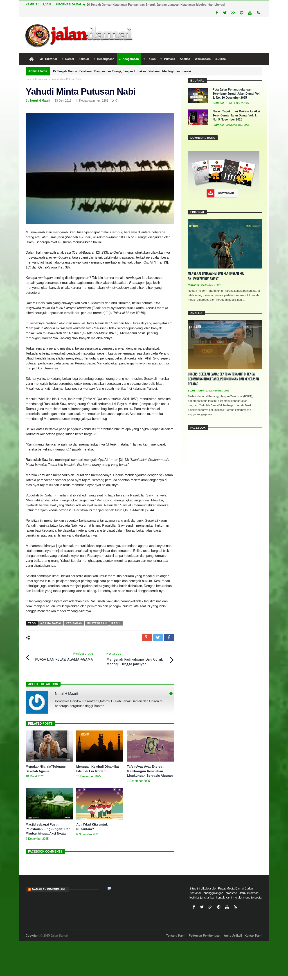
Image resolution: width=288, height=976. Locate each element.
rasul (116, 623)
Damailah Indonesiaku (49, 889)
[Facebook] (216, 13)
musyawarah (97, 623)
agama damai (50, 623)
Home (29, 79)
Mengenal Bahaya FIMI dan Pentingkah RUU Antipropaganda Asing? (216, 276)
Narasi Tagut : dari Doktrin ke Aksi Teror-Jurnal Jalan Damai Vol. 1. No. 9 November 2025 (236, 115)
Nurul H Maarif (40, 100)
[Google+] (233, 13)
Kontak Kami (253, 935)
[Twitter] (225, 13)
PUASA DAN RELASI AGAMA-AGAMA (64, 657)
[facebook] (169, 637)
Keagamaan (41, 79)
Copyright (32, 935)
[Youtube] (250, 13)
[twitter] (158, 637)
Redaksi (218, 103)
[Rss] (258, 13)
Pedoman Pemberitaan (204, 935)
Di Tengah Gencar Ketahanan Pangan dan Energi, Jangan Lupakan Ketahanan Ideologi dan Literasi (156, 4)
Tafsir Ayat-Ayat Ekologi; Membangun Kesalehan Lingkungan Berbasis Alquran (150, 771)
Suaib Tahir (196, 390)
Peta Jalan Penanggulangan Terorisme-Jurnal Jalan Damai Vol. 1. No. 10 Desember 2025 (237, 93)
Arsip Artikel (232, 935)
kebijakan (74, 623)
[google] (147, 637)
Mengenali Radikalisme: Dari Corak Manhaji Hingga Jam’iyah (134, 659)
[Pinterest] (241, 13)
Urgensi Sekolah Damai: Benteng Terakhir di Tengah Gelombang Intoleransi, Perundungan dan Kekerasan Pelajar (223, 379)
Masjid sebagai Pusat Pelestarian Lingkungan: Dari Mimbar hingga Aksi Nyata (48, 829)
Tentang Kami (175, 935)
